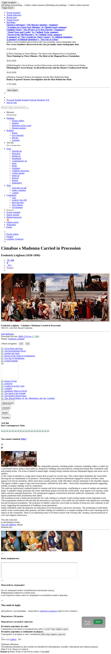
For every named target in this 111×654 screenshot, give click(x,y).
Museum (11, 113)
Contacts (24, 649)
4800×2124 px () (28, 336)
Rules (13, 651)
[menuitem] (47, 100)
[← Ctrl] (9, 361)
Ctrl (21, 344)
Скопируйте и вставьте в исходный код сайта (22, 629)
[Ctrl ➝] (9, 381)
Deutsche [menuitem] (41, 100)
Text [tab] (9, 265)
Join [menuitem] (15, 102)
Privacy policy (33, 651)
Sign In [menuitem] (9, 102)
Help (3, 649)
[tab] (10, 260)
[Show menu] (18, 3)
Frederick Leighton (16, 339)
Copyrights (44, 651)
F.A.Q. (9, 649)
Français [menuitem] (32, 100)
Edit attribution (7, 334)
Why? (24, 439)
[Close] (2, 553)
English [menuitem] (18, 100)
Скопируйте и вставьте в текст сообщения (20, 634)
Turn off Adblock (8, 524)
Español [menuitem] (25, 100)
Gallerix (13, 639)
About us (16, 649)
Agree (98, 622)
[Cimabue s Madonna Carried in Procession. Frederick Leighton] (55, 321)
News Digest (12, 90)
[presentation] (58, 270)
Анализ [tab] (9, 267)
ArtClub (13, 144)
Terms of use (21, 651)
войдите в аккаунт (48, 611)
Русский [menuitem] (10, 100)
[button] (13, 12)
